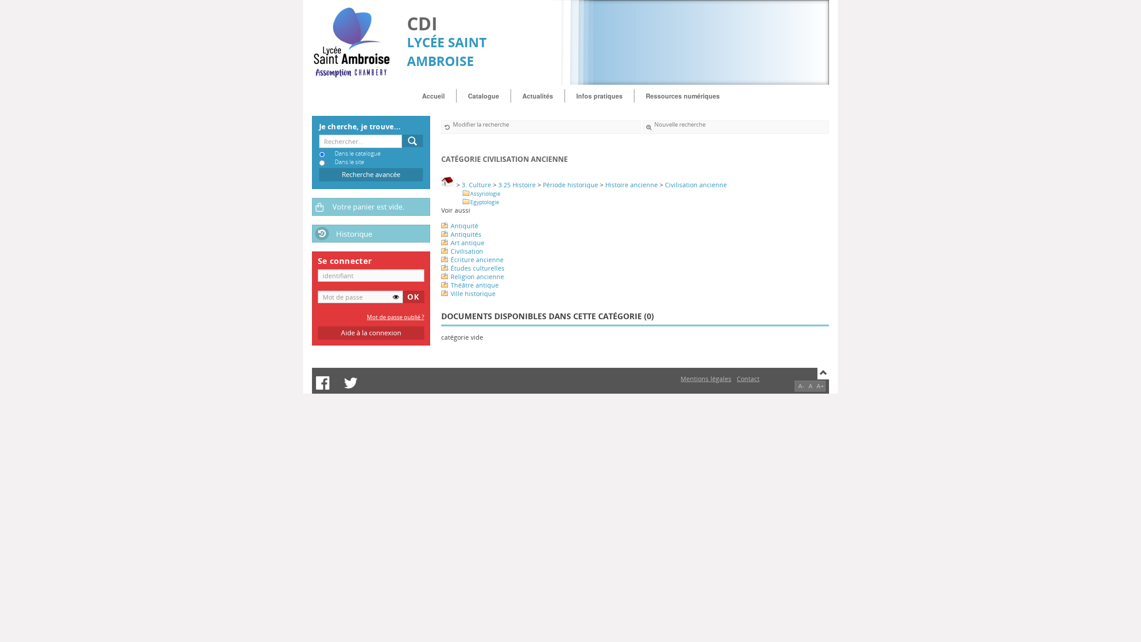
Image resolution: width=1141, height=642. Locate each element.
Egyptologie (484, 202)
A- (801, 386)
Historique (354, 234)
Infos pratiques (599, 95)
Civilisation (467, 251)
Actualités (537, 95)
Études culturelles (478, 268)
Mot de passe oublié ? (395, 317)
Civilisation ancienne (696, 185)
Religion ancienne (477, 276)
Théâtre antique (475, 285)
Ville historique (473, 293)
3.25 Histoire (517, 185)
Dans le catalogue (358, 153)
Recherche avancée (371, 174)
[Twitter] (350, 383)
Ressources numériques (683, 95)
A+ (820, 386)
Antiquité (464, 226)
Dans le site (349, 162)
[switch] (396, 297)
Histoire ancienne (631, 185)
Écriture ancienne (477, 259)
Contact (748, 378)
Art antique (467, 243)
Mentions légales (706, 378)
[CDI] (355, 43)
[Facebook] (322, 383)
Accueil (433, 95)
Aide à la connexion (371, 332)
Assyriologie (485, 194)
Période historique (570, 185)
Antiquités (466, 234)
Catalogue (483, 95)
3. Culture (476, 185)
